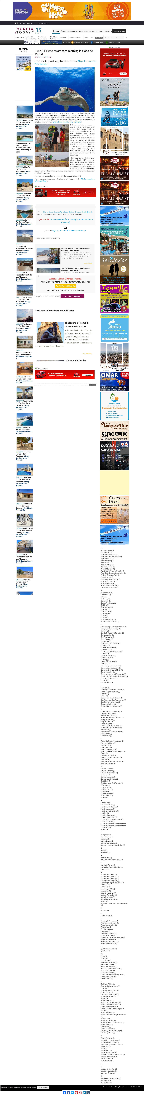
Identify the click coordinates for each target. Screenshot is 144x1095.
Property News (75, 38)
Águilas (63, 31)
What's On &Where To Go (42, 38)
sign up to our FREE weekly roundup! (69, 230)
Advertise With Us (138, 1087)
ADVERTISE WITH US (31, 23)
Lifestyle (63, 38)
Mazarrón (101, 31)
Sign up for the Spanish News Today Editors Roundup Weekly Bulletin (68, 212)
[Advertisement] (114, 482)
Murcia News (19, 38)
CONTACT (22, 23)
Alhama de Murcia (72, 31)
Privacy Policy (119, 1087)
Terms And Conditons (108, 1087)
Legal (124, 1087)
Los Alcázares (93, 31)
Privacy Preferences (43, 1087)
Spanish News (88, 38)
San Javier (109, 31)
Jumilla (81, 31)
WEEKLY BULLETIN (43, 23)
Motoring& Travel (53, 38)
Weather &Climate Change (31, 38)
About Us (129, 1087)
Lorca (85, 31)
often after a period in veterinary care (67, 122)
